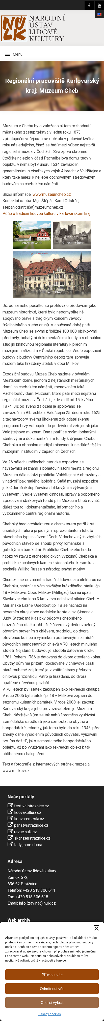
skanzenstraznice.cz (32, 838)
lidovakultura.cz (27, 812)
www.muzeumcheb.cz (52, 194)
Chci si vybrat (52, 1002)
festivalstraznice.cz (31, 806)
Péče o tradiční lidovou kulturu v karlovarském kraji (47, 213)
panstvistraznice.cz (31, 825)
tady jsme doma (28, 844)
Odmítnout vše (52, 988)
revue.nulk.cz (25, 831)
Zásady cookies (49, 1014)
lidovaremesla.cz (29, 818)
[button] (96, 928)
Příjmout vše (52, 975)
